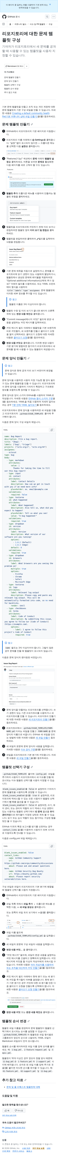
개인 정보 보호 (38, 1148)
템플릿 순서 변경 (14, 1021)
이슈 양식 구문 (28, 749)
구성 (50, 24)
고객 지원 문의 (11, 1131)
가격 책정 (6, 1151)
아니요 (20, 1110)
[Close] (50, 4)
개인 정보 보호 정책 (9, 1115)
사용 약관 (26, 1148)
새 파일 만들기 (43, 737)
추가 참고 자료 (12, 1080)
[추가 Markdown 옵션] (26, 66)
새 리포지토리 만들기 (39, 719)
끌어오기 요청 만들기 (29, 989)
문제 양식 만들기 (14, 358)
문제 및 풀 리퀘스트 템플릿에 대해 (23, 1087)
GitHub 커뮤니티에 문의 (15, 1128)
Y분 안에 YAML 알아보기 (24, 405)
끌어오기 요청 (20, 337)
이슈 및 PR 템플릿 (37, 24)
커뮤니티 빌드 (20, 24)
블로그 (29, 1151)
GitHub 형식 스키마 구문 (40, 398)
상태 (48, 1148)
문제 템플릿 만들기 (16, 124)
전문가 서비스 (18, 1151)
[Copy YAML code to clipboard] (52, 430)
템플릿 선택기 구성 (16, 767)
